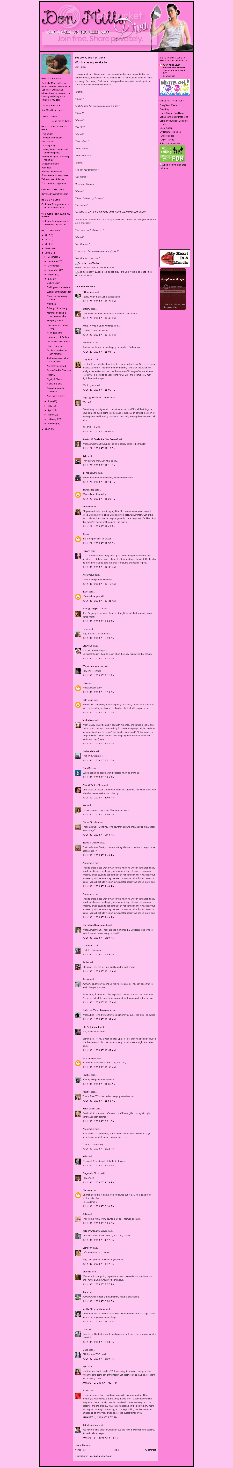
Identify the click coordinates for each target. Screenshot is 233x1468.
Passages (46, 167)
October (52, 265)
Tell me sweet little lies (52, 179)
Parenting (164, 109)
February (52, 419)
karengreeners (90, 1058)
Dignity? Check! (55, 379)
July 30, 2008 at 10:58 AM (99, 1067)
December (53, 257)
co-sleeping (111, 272)
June (50, 401)
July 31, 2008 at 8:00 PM (98, 1359)
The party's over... (56, 320)
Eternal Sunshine (91, 822)
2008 (47, 253)
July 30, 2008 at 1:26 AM (98, 621)
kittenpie (87, 1271)
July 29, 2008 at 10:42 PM (99, 318)
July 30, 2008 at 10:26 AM (99, 1002)
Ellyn (85, 683)
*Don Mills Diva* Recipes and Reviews (174, 66)
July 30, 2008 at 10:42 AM (99, 1050)
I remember (47, 134)
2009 (47, 248)
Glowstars (87, 645)
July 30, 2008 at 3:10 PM (98, 1206)
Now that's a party (56, 396)
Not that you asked (56, 366)
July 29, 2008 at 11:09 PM (99, 431)
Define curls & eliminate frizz (173, 117)
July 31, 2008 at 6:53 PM (98, 1342)
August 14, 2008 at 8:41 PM (101, 1437)
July (50, 279)
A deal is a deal (54, 383)
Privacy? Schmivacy (51, 171)
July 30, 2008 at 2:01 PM (98, 1121)
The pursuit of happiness (53, 183)
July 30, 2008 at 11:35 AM (99, 1084)
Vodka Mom (88, 720)
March (51, 414)
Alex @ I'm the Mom (93, 785)
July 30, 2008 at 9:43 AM (98, 835)
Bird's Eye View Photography (97, 1010)
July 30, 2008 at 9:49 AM (98, 917)
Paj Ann (86, 551)
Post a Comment (83, 1445)
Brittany (86, 309)
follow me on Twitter (61, 121)
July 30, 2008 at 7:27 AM (98, 712)
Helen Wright (89, 1108)
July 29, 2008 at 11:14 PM (99, 482)
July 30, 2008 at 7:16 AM (98, 692)
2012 (47, 235)
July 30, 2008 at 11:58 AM (99, 1101)
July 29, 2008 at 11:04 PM (99, 352)
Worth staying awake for (59, 292)
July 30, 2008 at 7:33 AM (98, 743)
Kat (84, 805)
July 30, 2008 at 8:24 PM (98, 1301)
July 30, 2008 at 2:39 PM (98, 1182)
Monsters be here (50, 163)
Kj (84, 534)
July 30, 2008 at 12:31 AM (99, 601)
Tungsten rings (166, 136)
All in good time (54, 332)
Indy (85, 1156)
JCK (85, 1214)
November (53, 261)
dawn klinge (88, 489)
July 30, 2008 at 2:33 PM (98, 1165)
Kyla (85, 456)
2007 (47, 429)
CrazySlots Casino (168, 105)
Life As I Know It (91, 1027)
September (53, 270)
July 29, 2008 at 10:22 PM (99, 301)
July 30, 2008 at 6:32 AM (98, 658)
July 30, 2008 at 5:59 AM (98, 638)
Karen (85, 1292)
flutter (85, 591)
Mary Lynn (88, 359)
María (85, 1349)
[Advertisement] (174, 182)
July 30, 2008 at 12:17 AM (99, 584)
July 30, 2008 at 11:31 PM (99, 1321)
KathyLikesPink (90, 1425)
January (52, 423)
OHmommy (88, 292)
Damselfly (87, 1248)
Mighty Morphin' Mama (94, 1309)
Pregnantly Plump (91, 1173)
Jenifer (86, 962)
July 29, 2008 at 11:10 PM (99, 448)
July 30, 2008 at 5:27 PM (98, 1284)
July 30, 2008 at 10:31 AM (99, 1019)
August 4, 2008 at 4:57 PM (100, 1417)
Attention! (51, 304)
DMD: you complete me (58, 287)
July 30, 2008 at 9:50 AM (98, 938)
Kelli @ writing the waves (95, 1231)
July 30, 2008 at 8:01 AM (98, 760)
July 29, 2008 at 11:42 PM (99, 526)
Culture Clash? (54, 283)
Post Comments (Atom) (100, 1456)
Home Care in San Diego (171, 113)
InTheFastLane (90, 473)
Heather (86, 1075)
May (50, 406)
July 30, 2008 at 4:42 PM (98, 1264)
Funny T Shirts (166, 139)
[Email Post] (115, 267)
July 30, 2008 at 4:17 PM (98, 1240)
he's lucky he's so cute (133, 272)
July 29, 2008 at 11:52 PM (99, 543)
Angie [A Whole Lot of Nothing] (98, 325)
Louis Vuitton (165, 128)
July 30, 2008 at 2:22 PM (98, 1148)
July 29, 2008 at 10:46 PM (99, 335)
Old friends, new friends (58, 341)
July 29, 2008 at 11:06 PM (99, 390)
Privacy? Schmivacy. (57, 308)
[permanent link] (87, 263)
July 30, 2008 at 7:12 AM (98, 675)
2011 (47, 239)
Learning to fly (48, 145)
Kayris (86, 979)
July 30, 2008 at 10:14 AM (99, 971)
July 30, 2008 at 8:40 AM (98, 797)
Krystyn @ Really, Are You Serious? (100, 439)
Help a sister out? (55, 346)
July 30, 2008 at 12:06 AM (99, 567)
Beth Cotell (88, 700)
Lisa (85, 1329)
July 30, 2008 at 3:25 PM (98, 1223)
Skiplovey (87, 1190)
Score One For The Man (59, 370)
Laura (85, 629)
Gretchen (87, 506)
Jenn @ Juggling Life (93, 608)
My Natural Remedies (170, 132)
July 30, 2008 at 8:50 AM (98, 814)
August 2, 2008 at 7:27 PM (100, 1383)
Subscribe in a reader (169, 143)
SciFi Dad (87, 768)
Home (116, 1450)
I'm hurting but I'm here (58, 337)
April (50, 410)
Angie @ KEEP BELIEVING (97, 397)
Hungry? (51, 375)
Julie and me (47, 141)
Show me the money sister (54, 175)
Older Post (150, 1450)
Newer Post (80, 1450)
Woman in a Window (93, 666)
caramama (88, 945)
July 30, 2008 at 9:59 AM (98, 954)
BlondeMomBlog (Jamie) (95, 925)
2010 (47, 244)
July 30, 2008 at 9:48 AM (98, 886)
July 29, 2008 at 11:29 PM (99, 499)
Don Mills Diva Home (51, 110)
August (51, 274)
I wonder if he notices (52, 137)
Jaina (85, 1390)
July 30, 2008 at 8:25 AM (98, 777)
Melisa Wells (89, 751)
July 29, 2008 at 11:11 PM (99, 465)
